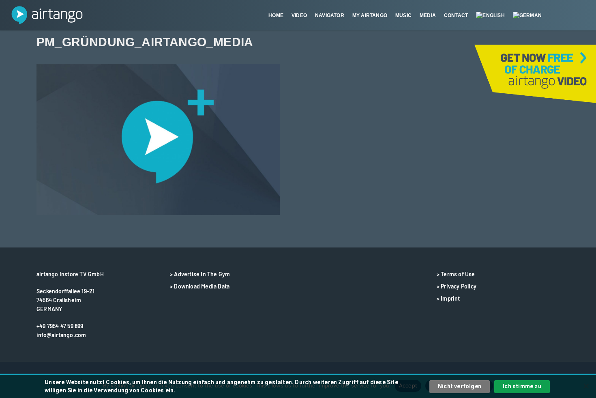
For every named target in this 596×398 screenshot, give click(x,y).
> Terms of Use (456, 274)
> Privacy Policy (456, 286)
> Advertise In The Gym (200, 274)
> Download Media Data (199, 286)
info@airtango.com (61, 334)
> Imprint (448, 298)
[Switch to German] (527, 15)
